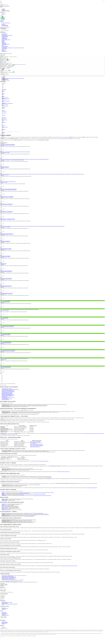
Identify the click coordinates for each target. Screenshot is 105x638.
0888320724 (2, 20)
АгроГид (61, 138)
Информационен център (5, 74)
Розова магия (32, 441)
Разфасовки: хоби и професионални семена (8, 394)
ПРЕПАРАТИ (4, 42)
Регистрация (3, 13)
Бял (2, 133)
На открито (3, 110)
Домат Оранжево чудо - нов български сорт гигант (7, 219)
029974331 (1, 21)
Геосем (67, 138)
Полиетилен (8, 68)
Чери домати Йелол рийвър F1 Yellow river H (6, 234)
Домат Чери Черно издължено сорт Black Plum (6, 326)
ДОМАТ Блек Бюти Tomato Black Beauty (6, 271)
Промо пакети (4, 43)
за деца (2, 69)
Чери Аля (31, 443)
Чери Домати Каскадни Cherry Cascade (5, 286)
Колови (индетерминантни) (6, 98)
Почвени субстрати (4, 577)
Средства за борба (4, 48)
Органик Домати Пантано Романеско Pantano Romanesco (8, 189)
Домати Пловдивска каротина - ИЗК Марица (6, 197)
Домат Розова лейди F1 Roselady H (5, 334)
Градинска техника (11, 65)
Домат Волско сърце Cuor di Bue (4, 152)
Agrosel (3, 500)
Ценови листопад (4, 51)
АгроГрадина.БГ (8, 581)
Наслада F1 (6, 507)
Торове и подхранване (5, 578)
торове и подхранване (32, 515)
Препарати (6, 60)
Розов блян (38, 441)
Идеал (36, 492)
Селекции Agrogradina (5, 46)
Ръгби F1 (19, 494)
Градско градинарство (5, 36)
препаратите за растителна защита (92, 487)
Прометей (43, 495)
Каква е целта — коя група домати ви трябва (8, 391)
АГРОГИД (3, 107)
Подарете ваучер (4, 613)
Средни (3, 96)
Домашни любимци (5, 38)
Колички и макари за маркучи (6, 39)
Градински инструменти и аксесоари (7, 35)
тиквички (12, 576)
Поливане (3, 41)
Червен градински (32, 446)
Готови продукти (4, 34)
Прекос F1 (22, 494)
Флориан (64, 138)
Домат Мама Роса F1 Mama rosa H (5, 241)
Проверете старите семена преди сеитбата (63, 471)
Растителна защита (11, 578)
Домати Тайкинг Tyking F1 (4, 318)
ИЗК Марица (4, 89)
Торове (5, 61)
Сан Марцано (34, 442)
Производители (4, 612)
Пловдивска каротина (48, 495)
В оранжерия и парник (5, 105)
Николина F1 (21, 493)
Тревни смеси (4, 50)
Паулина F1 (28, 493)
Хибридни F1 (4, 129)
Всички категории (4, 33)
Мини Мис (34, 443)
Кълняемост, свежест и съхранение (7, 393)
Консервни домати (4, 119)
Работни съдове (4, 44)
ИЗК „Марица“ (70, 138)
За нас (3, 604)
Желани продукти (4, 623)
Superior (3, 100)
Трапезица (42, 492)
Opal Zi (3, 84)
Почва (5, 62)
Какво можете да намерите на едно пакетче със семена (69, 565)
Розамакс (3, 505)
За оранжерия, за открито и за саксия (7, 392)
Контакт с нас (4, 607)
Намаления (3, 614)
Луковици (3, 40)
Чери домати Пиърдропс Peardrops (5, 256)
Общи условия (4, 601)
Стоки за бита (4, 49)
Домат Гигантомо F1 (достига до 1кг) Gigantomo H (7, 351)
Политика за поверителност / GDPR (7, 602)
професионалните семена (48, 477)
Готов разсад (3, 579)
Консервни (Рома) (38, 442)
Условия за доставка (5, 603)
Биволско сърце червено (95, 433)
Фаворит (37, 446)
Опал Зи (59, 138)
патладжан (9, 576)
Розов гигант (38, 492)
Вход (2, 14)
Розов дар (35, 441)
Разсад (3, 45)
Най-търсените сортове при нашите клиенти (8, 397)
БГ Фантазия (51, 492)
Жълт (2, 124)
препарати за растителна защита (28, 516)
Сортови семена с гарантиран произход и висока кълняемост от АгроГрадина (13, 47)
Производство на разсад (39, 513)
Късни (3, 91)
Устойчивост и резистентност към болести (8, 395)
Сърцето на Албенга (14, 434)
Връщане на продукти (5, 608)
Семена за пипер (4, 575)
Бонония (48, 492)
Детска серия (4, 37)
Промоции (2, 69)
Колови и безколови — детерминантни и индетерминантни (10, 389)
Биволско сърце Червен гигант (87, 433)
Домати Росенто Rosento (3, 182)
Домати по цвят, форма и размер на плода (8, 390)
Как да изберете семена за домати (6, 388)
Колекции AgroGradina (13, 56)
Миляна (36, 495)
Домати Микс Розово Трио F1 (4, 167)
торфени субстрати (10, 577)
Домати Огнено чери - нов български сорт (6, 204)
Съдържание (3, 609)
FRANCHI (3, 499)
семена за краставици (10, 575)
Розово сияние (39, 495)
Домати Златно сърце (3, 359)
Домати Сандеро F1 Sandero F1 (4, 310)
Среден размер (4, 117)
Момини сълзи (4, 504)
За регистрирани (4, 621)
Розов (3, 122)
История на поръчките (5, 622)
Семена (5, 57)
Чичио (3, 506)
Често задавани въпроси (5, 399)
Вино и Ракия (8, 70)
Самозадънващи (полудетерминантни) (7, 103)
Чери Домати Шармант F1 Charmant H (5, 249)
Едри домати (4, 115)
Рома (31, 442)
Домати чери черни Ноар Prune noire (5, 367)
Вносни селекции (4, 396)
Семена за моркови (4, 576)
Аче (39, 446)
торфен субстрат (9, 513)
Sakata (3, 105)
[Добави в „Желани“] (0, 150)
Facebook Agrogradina (5, 25)
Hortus (7, 499)
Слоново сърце (5, 434)
